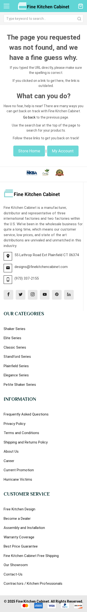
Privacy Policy (14, 424)
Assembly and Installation (24, 528)
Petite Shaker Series (20, 384)
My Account (63, 150)
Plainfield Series (16, 366)
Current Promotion (19, 470)
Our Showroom (16, 565)
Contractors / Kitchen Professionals (33, 583)
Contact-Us (13, 574)
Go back (29, 117)
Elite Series (12, 338)
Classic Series (15, 347)
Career (9, 461)
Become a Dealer (17, 518)
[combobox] (43, 18)
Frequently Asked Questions (26, 414)
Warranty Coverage (19, 537)
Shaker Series (14, 329)
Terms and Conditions (21, 433)
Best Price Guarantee (21, 546)
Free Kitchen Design (19, 509)
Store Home (29, 150)
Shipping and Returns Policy (26, 442)
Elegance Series (16, 375)
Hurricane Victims (18, 479)
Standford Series (17, 356)
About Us (11, 451)
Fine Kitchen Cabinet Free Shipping (31, 556)
